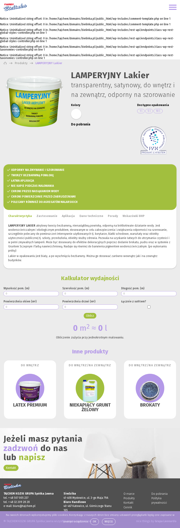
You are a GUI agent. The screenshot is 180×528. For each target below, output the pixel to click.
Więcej (109, 521)
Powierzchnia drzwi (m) (78, 301)
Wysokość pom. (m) (16, 288)
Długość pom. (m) (132, 288)
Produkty (129, 498)
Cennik (128, 507)
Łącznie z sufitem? (133, 301)
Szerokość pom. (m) (75, 288)
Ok (94, 521)
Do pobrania (159, 493)
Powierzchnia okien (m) (20, 301)
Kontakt (11, 467)
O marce (129, 493)
